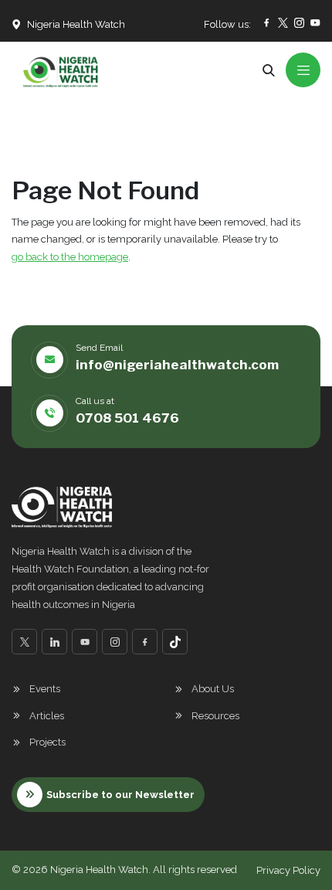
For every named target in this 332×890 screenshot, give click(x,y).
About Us (212, 689)
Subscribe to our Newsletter (120, 794)
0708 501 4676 (127, 418)
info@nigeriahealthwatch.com (177, 364)
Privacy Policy (288, 870)
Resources (215, 716)
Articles (46, 716)
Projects (47, 742)
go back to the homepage (70, 257)
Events (44, 689)
